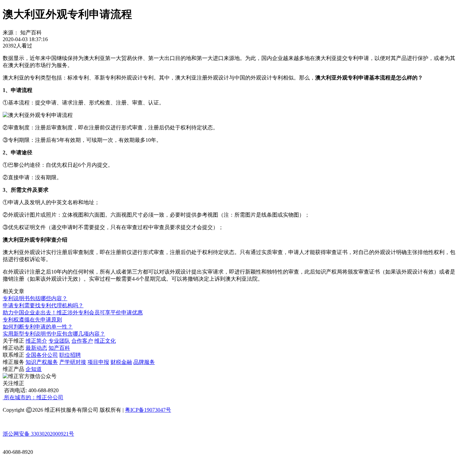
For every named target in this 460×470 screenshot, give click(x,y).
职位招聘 (70, 355)
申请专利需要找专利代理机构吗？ (43, 305)
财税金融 (121, 362)
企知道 (34, 369)
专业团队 (59, 341)
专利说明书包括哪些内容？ (35, 298)
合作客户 (82, 341)
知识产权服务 (42, 362)
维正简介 (36, 341)
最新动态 (36, 348)
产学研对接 (72, 362)
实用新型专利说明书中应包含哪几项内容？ (54, 334)
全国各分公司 (42, 355)
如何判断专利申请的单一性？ (38, 327)
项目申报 (98, 362)
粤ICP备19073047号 (148, 410)
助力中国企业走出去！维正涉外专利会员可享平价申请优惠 (73, 312)
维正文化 (105, 341)
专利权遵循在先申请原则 (32, 319)
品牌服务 (144, 362)
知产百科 (59, 348)
